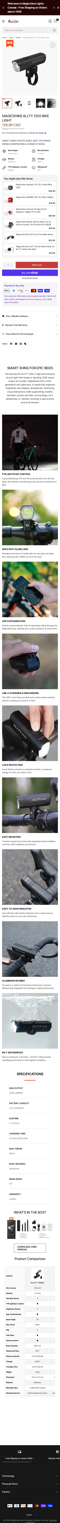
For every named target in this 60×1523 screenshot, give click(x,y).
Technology (8, 1476)
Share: (5, 344)
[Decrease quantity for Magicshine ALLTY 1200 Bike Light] (4, 265)
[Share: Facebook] (11, 344)
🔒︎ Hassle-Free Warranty (14, 325)
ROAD (18, 37)
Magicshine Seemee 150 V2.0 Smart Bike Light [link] (34, 185)
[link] (10, 187)
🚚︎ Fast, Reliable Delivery (15, 316)
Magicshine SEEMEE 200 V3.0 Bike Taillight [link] (34, 197)
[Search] (54, 30)
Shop (11, 37)
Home (4, 37)
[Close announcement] (58, 7)
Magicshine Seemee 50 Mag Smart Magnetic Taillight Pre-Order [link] (31, 210)
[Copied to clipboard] (25, 344)
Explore (6, 1491)
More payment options (30, 278)
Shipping (5, 128)
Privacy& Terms (10, 1483)
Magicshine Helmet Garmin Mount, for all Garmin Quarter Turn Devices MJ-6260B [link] (33, 223)
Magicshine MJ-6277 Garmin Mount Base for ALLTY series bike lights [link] (35, 247)
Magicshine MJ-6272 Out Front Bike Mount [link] (34, 234)
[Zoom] (52, 45)
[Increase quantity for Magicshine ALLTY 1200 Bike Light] (12, 265)
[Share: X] (16, 344)
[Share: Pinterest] (21, 344)
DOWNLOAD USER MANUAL (27, 1248)
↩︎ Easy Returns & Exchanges (17, 334)
